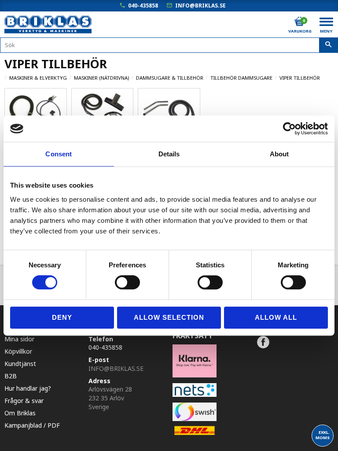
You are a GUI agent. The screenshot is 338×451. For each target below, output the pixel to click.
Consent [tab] (58, 154)
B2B (10, 376)
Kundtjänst (20, 363)
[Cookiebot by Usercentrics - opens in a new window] (289, 128)
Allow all (276, 317)
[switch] (127, 282)
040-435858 (143, 5)
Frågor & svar (24, 400)
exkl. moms (323, 434)
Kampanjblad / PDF (32, 425)
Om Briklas (20, 413)
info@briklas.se (200, 5)
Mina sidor (19, 339)
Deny (62, 317)
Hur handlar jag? (27, 388)
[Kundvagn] (299, 21)
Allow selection (169, 317)
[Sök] (328, 45)
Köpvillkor (18, 351)
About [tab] (279, 154)
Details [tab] (169, 154)
